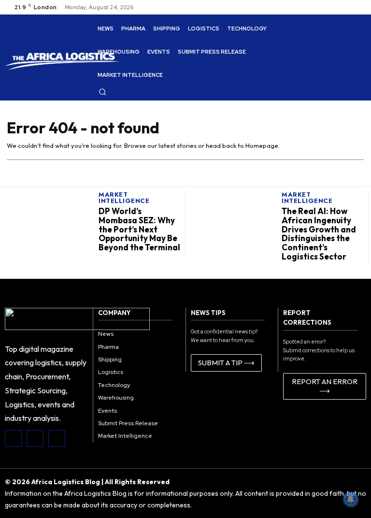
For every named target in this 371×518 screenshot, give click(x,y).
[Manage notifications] (350, 499)
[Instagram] (35, 438)
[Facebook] (13, 438)
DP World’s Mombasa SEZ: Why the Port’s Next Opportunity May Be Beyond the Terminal (139, 229)
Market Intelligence (124, 197)
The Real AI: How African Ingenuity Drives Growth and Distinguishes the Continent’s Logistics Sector (319, 233)
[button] (102, 92)
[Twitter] (56, 438)
